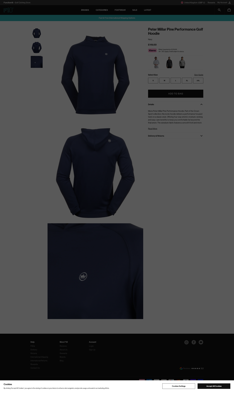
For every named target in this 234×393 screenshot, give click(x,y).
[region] (117, 386)
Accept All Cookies (214, 386)
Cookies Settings (178, 386)
